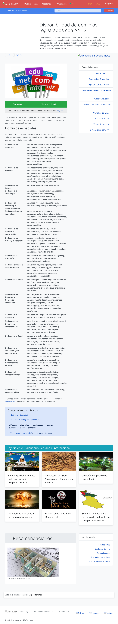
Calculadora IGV (101, 73)
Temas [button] (35, 4)
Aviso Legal (24, 611)
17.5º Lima (94, 4)
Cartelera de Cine (101, 113)
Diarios (27, 4)
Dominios (10, 11)
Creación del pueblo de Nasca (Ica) (94, 477)
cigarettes (24, 425)
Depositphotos (35, 595)
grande (50, 425)
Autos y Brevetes (101, 99)
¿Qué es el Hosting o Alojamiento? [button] (25, 419)
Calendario (62, 4)
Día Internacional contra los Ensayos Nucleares (21, 515)
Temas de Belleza (101, 124)
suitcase (12, 428)
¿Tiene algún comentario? (20, 433)
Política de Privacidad (43, 611)
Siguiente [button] (19, 55)
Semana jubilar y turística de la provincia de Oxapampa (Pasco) (21, 479)
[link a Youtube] (108, 613)
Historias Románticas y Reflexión (96, 90)
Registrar (109, 3)
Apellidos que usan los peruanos (96, 104)
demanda (32, 428)
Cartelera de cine (102, 549)
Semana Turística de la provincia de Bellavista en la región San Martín (96, 517)
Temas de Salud (102, 118)
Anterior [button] (10, 55)
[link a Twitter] (80, 613)
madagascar (38, 425)
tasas (22, 428)
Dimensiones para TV (99, 130)
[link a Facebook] (94, 613)
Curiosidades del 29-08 (99, 561)
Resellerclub (10, 401)
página (60, 110)
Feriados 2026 (103, 545)
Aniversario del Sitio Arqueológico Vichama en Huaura (59, 479)
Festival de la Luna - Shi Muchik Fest (58, 515)
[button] (71, 4)
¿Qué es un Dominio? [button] (19, 415)
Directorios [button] (46, 4)
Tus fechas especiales (100, 557)
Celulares (110, 10)
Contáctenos (63, 611)
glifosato (13, 425)
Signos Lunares (103, 553)
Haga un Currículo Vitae (98, 85)
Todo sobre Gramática (99, 79)
